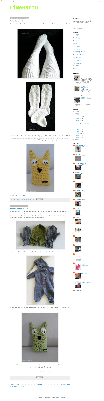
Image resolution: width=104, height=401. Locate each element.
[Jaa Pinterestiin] (42, 199)
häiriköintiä (84, 255)
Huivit (76, 68)
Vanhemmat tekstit (65, 384)
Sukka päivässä (78, 272)
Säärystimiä (84, 273)
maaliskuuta (79, 133)
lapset (18, 201)
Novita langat (77, 42)
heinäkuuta (79, 126)
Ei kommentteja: (30, 199)
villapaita (77, 46)
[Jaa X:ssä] (40, 199)
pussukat (34, 379)
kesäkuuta (78, 128)
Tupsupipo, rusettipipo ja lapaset (84, 87)
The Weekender (84, 173)
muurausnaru (77, 66)
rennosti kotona (79, 245)
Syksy (82, 200)
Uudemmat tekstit (15, 384)
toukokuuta (79, 129)
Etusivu (40, 384)
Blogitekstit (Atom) (19, 386)
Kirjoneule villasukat (80, 54)
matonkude (76, 59)
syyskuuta (78, 120)
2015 (76, 113)
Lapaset (19, 379)
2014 (76, 139)
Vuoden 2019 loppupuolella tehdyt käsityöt (85, 165)
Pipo (75, 48)
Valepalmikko (77, 63)
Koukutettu (77, 172)
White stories (78, 254)
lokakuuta (78, 118)
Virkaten (77, 236)
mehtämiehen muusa (79, 263)
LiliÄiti (77, 208)
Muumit (76, 43)
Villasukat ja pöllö (16, 21)
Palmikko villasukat (32, 201)
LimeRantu (23, 8)
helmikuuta (79, 135)
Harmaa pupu (84, 237)
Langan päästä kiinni (80, 145)
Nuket (75, 62)
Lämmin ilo (77, 154)
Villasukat (45, 201)
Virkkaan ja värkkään (80, 163)
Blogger (62, 397)
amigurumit (77, 52)
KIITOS (82, 209)
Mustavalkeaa (78, 290)
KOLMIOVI (77, 217)
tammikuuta (79, 137)
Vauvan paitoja (84, 97)
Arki (76, 181)
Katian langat (77, 60)
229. (82, 182)
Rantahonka (77, 281)
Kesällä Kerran (85, 228)
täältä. (24, 195)
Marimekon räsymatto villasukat (86, 76)
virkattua (51, 201)
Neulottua (24, 201)
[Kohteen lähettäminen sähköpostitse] (37, 199)
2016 (76, 111)
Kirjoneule (77, 49)
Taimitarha (77, 226)
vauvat (40, 201)
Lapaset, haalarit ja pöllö (19, 209)
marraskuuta (79, 116)
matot (75, 70)
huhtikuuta (79, 131)
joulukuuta (79, 114)
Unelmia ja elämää (79, 190)
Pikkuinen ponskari (86, 282)
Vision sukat (84, 146)
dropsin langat (78, 57)
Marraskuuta (84, 191)
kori (75, 56)
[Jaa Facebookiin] (41, 199)
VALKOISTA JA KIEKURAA (80, 199)
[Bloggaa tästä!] (38, 199)
